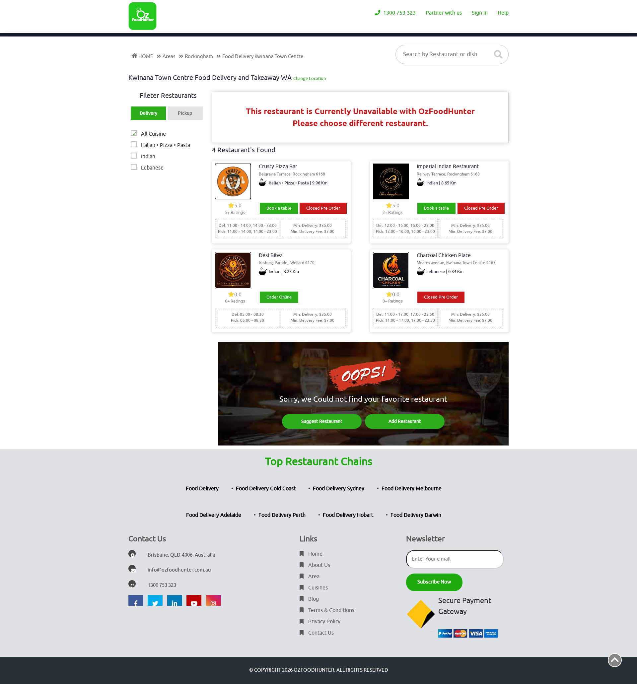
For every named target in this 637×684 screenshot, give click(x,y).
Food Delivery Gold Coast (266, 488)
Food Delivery (202, 488)
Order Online (279, 297)
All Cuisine (153, 134)
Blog (313, 599)
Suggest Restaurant (321, 421)
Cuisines (317, 587)
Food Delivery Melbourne (412, 488)
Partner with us (444, 13)
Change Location (309, 78)
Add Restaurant (405, 421)
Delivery (148, 113)
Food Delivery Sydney (338, 488)
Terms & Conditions (330, 610)
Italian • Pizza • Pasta (165, 145)
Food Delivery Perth (282, 515)
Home (314, 554)
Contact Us (320, 633)
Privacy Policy (323, 621)
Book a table (278, 208)
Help (503, 13)
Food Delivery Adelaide (213, 515)
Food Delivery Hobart (348, 515)
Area (313, 576)
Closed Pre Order (323, 208)
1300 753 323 (399, 13)
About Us (318, 565)
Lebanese (152, 168)
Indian (148, 156)
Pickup (185, 113)
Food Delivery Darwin (415, 515)
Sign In (480, 13)
